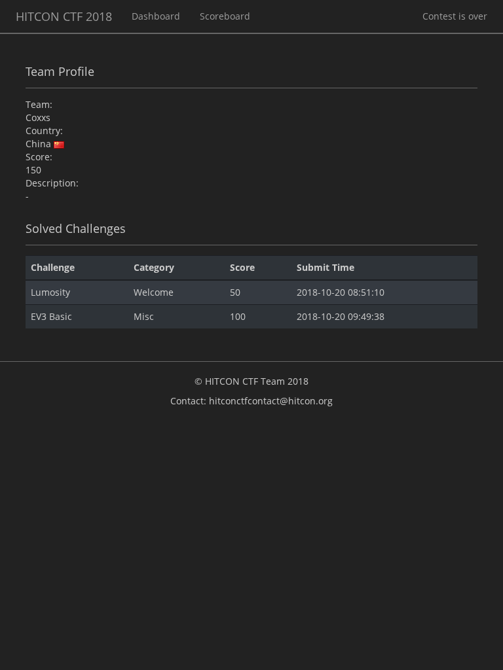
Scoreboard (225, 16)
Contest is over (454, 16)
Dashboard (156, 16)
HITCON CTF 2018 (64, 16)
